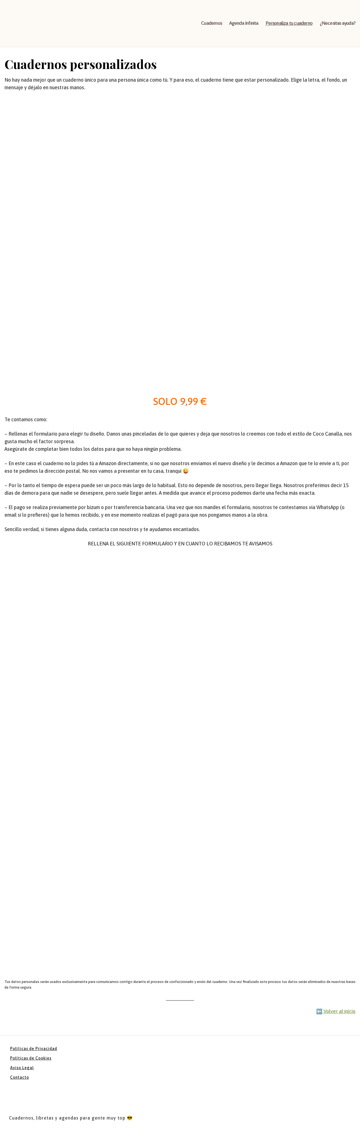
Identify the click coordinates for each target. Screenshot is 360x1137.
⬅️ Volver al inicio (336, 1011)
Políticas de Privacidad (33, 1048)
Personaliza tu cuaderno (289, 23)
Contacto (19, 1077)
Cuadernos (211, 23)
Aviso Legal (22, 1067)
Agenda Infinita (243, 23)
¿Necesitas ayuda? (338, 23)
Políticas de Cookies (30, 1058)
